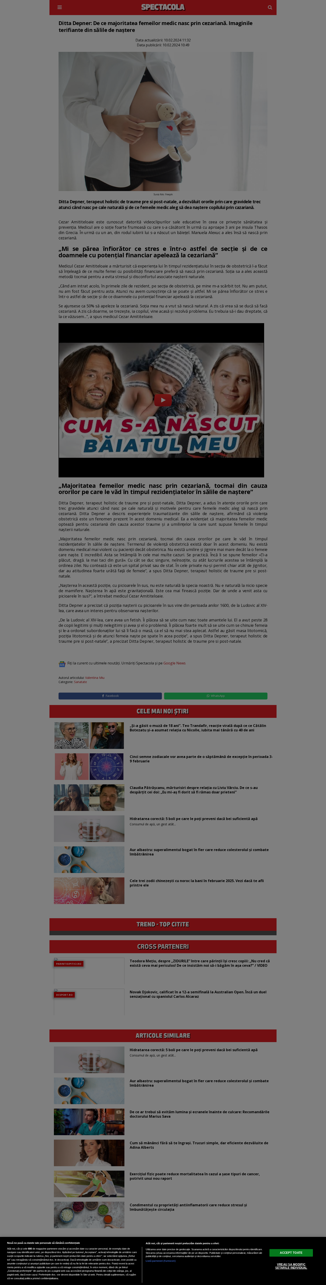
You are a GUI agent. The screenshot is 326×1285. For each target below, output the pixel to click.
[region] (163, 1261)
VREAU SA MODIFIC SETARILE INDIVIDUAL (291, 1266)
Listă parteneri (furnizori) (161, 1261)
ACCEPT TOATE (291, 1252)
